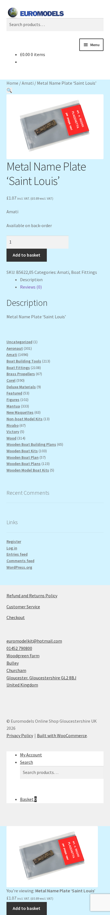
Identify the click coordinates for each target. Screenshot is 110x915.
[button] (9, 90)
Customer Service (23, 606)
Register (13, 541)
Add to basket (26, 255)
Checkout (15, 617)
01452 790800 (19, 648)
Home (12, 83)
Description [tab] (31, 279)
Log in (11, 548)
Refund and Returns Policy (31, 595)
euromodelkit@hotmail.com (34, 641)
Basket (28, 799)
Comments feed (20, 560)
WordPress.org (19, 567)
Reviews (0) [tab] (31, 287)
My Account (31, 755)
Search (26, 762)
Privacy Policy (19, 735)
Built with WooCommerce (62, 735)
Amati (28, 83)
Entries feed (17, 554)
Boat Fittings (84, 272)
